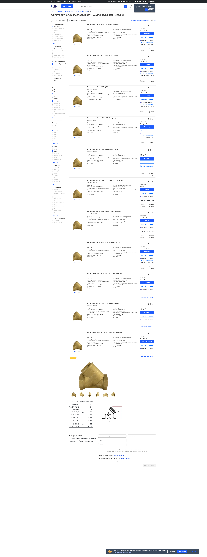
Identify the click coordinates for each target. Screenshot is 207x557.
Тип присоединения (59, 61)
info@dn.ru (128, 1)
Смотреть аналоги (147, 37)
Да (146, 9)
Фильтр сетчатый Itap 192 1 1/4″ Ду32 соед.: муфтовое (103, 303)
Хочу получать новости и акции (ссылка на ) (115, 458)
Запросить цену (147, 341)
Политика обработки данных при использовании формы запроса (110, 461)
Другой (151, 9)
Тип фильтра (57, 46)
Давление (56, 128)
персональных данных (119, 455)
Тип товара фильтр (59, 24)
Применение (57, 187)
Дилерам (73, 1)
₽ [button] (144, 30)
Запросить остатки (147, 297)
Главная (53, 11)
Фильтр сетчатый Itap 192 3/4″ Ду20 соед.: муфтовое (103, 56)
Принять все (182, 551)
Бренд (55, 146)
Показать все (55, 43)
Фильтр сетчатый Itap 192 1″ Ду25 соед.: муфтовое (102, 87)
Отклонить (172, 551)
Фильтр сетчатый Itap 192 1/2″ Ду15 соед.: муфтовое (103, 24)
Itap (85, 11)
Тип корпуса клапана (59, 218)
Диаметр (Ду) (57, 78)
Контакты (80, 1)
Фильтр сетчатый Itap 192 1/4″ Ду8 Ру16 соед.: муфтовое (104, 274)
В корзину (147, 33)
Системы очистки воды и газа (65, 11)
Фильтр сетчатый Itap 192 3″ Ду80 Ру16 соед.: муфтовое (104, 211)
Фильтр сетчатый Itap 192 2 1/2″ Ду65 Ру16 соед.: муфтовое (105, 180)
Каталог (68, 6)
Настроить (192, 551)
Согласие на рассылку (125, 458)
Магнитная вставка (59, 120)
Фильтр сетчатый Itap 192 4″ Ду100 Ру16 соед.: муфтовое (104, 242)
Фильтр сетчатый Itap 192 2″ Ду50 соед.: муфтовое (102, 149)
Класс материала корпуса (58, 97)
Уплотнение (57, 165)
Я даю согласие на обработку (112, 455)
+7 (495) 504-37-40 (139, 2)
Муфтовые (79, 11)
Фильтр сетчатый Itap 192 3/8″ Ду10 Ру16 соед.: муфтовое (104, 332)
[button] (67, 2)
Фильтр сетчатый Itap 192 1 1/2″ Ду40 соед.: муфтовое (103, 118)
